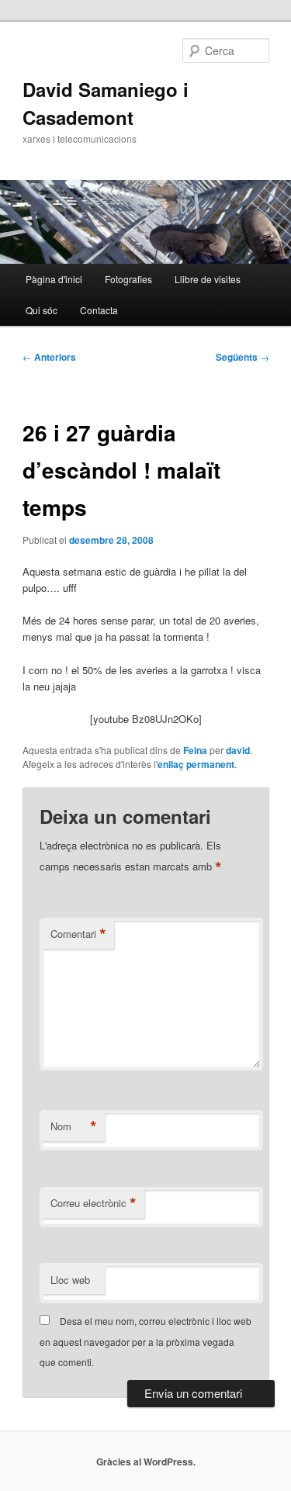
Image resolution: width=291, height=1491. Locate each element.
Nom (73, 1126)
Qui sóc (41, 310)
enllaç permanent (196, 764)
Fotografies (128, 278)
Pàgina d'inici (54, 278)
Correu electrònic (93, 1203)
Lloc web (70, 1279)
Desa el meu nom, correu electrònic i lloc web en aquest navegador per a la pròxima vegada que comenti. (145, 1341)
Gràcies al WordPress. (146, 1462)
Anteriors (49, 357)
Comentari (78, 934)
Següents (242, 357)
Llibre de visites (208, 278)
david (238, 750)
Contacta (99, 310)
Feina (195, 750)
